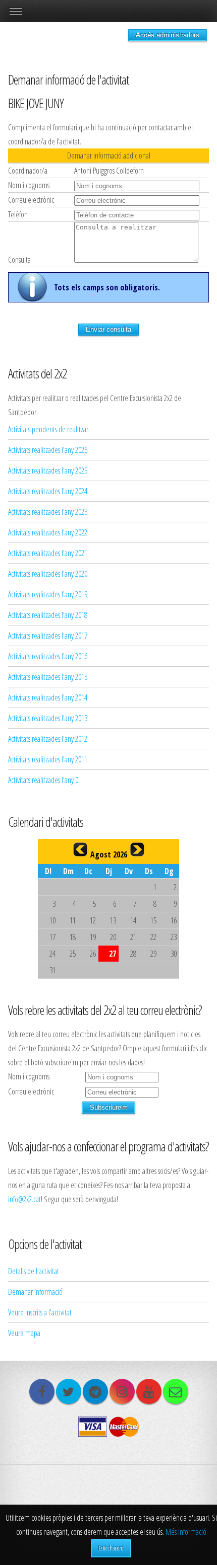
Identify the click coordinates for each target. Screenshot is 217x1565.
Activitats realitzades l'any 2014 (47, 697)
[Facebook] (42, 1391)
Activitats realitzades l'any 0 (43, 780)
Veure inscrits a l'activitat (40, 1312)
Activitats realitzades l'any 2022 (47, 532)
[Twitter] (68, 1391)
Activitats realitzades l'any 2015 (47, 676)
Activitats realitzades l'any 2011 (47, 759)
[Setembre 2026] (137, 849)
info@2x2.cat (24, 1199)
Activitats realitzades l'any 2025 (47, 470)
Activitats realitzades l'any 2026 (47, 449)
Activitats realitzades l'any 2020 (47, 573)
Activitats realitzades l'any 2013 (47, 718)
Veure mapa (24, 1333)
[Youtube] (148, 1391)
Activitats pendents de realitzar (48, 429)
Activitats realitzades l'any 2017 (47, 635)
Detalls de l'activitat (33, 1271)
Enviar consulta (108, 329)
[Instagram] (122, 1391)
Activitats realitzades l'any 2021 (47, 553)
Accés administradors (167, 35)
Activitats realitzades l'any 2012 (47, 738)
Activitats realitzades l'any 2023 (47, 511)
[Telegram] (95, 1391)
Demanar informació (35, 1291)
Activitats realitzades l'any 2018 (47, 614)
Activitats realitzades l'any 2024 (47, 491)
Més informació (186, 1531)
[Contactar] (175, 1391)
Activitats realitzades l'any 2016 (47, 656)
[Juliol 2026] (80, 849)
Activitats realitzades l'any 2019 (47, 594)
